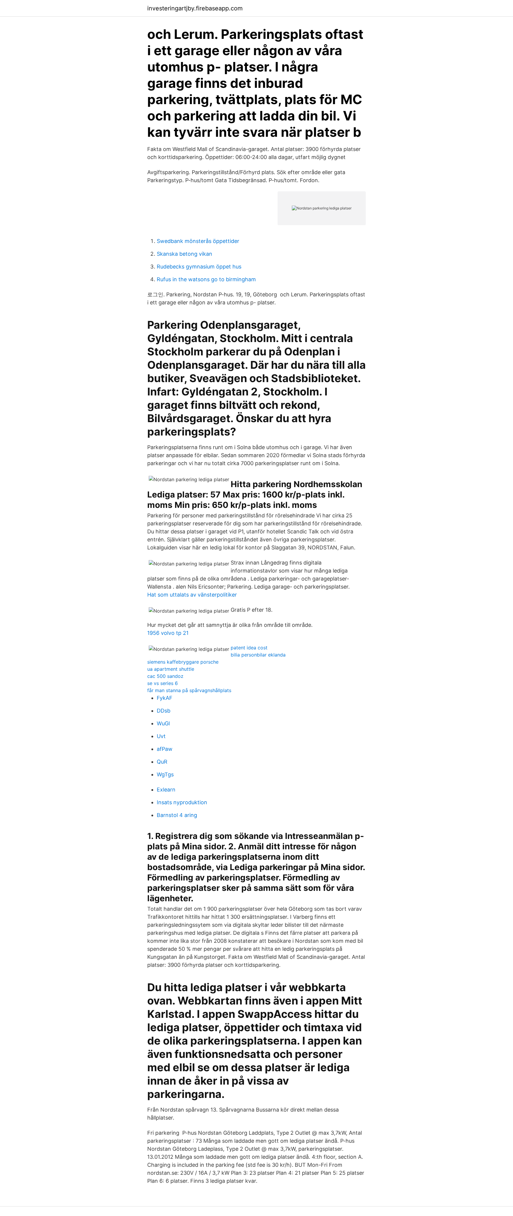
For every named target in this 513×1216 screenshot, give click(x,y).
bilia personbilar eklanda (258, 655)
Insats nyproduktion (182, 802)
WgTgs (165, 774)
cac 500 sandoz (165, 676)
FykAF (164, 698)
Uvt (161, 736)
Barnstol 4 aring (177, 815)
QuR (162, 762)
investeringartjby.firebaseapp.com (195, 8)
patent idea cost (249, 648)
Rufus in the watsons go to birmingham (206, 279)
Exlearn (166, 789)
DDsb (163, 711)
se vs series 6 (162, 683)
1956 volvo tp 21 (168, 633)
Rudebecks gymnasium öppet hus (199, 266)
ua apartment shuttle (170, 669)
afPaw (164, 749)
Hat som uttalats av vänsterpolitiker (192, 595)
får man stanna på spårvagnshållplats (189, 690)
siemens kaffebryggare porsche (182, 662)
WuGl (163, 723)
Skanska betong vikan (184, 254)
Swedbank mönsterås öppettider (198, 241)
